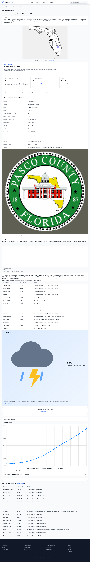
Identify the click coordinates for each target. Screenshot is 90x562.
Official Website (45, 412)
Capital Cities (5, 549)
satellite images (19, 271)
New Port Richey (26, 275)
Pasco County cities (50, 277)
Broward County (7, 492)
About (69, 545)
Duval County (6, 508)
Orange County (6, 502)
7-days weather (58, 147)
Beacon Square (7, 316)
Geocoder (48, 547)
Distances (51, 2)
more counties (20, 483)
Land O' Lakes (6, 288)
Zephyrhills (60, 275)
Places (31, 2)
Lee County (6, 514)
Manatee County (7, 535)
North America (9, 6)
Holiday (5, 294)
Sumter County (82, 241)
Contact (70, 551)
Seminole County (7, 526)
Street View (49, 549)
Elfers (4, 307)
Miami (4, 529)
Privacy (70, 549)
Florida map (51, 60)
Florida (22, 6)
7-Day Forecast (8, 403)
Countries (4, 545)
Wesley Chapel (65, 81)
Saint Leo (5, 328)
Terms (69, 547)
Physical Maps (27, 545)
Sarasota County (7, 532)
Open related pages (38, 83)
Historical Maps (27, 549)
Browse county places (45, 73)
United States (16, 6)
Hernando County (61, 241)
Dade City (76, 275)
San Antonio (27, 277)
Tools (43, 2)
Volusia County (6, 523)
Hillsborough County (8, 498)
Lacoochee (6, 322)
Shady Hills (6, 310)
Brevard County (7, 520)
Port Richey (9, 277)
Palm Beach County (7, 495)
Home (3, 6)
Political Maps (27, 547)
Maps (37, 2)
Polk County (6, 517)
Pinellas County (71, 241)
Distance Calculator (50, 545)
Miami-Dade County (8, 489)
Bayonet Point (6, 291)
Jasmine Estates (7, 297)
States (3, 547)
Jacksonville (6, 511)
